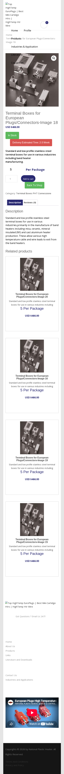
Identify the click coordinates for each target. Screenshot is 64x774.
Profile (27, 30)
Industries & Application (24, 46)
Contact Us (17, 62)
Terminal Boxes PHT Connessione (33, 193)
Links (31, 54)
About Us (10, 646)
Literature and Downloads (19, 659)
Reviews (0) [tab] (30, 202)
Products (16, 38)
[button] (53, 58)
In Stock (12, 135)
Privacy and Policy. (15, 765)
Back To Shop (34, 185)
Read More (29, 260)
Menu (13, 24)
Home (14, 30)
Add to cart (28, 179)
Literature (16, 54)
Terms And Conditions (17, 761)
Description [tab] (15, 202)
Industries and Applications (19, 679)
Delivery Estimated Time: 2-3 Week (31, 142)
